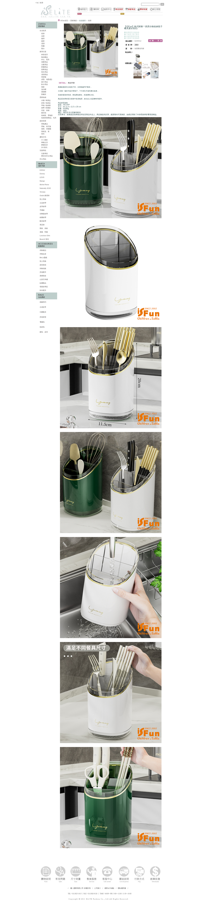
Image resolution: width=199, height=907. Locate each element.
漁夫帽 (43, 89)
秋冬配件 (42, 290)
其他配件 (42, 272)
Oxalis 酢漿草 (44, 196)
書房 (43, 38)
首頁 (64, 21)
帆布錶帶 (42, 221)
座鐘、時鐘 (43, 232)
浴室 (43, 36)
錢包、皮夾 (43, 332)
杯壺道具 (44, 55)
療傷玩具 (44, 145)
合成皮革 (42, 307)
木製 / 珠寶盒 (46, 100)
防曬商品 (44, 67)
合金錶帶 (42, 203)
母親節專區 (43, 287)
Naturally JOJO (45, 188)
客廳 (43, 46)
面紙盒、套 (45, 131)
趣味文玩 (43, 137)
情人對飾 (42, 261)
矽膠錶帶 (42, 217)
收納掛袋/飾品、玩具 (48, 118)
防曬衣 (43, 94)
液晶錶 (42, 225)
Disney (42, 174)
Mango (42, 181)
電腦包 (42, 322)
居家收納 (43, 97)
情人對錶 (42, 199)
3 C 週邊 (44, 140)
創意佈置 (43, 121)
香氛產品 (44, 124)
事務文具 (44, 142)
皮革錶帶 (42, 206)
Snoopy (42, 192)
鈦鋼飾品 (42, 283)
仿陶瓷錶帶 (43, 214)
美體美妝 (42, 276)
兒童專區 (43, 150)
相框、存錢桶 (46, 129)
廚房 (43, 34)
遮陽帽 (43, 92)
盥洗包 (43, 113)
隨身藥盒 (44, 57)
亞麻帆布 (42, 312)
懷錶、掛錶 (43, 228)
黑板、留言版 (46, 126)
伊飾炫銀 (42, 268)
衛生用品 (44, 72)
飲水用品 (44, 84)
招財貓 (43, 77)
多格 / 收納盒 (46, 103)
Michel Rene (44, 185)
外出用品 (42, 159)
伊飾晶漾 (42, 254)
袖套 (43, 87)
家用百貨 (43, 52)
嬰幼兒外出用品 (47, 156)
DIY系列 (44, 147)
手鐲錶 (42, 210)
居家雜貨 (73, 21)
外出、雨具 (45, 60)
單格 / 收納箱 (46, 105)
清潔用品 (44, 74)
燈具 (43, 134)
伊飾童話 (42, 250)
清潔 (43, 43)
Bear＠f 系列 (44, 239)
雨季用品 (44, 69)
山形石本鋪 (43, 279)
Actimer (42, 170)
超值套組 (42, 265)
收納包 (42, 327)
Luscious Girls (44, 236)
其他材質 (42, 317)
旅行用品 (44, 82)
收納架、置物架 (47, 115)
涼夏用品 (44, 65)
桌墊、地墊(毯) (46, 79)
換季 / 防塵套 (46, 108)
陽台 (43, 48)
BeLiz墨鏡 (43, 258)
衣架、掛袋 (45, 110)
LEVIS (41, 177)
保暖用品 (44, 62)
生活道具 (43, 31)
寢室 (43, 41)
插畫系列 (42, 302)
